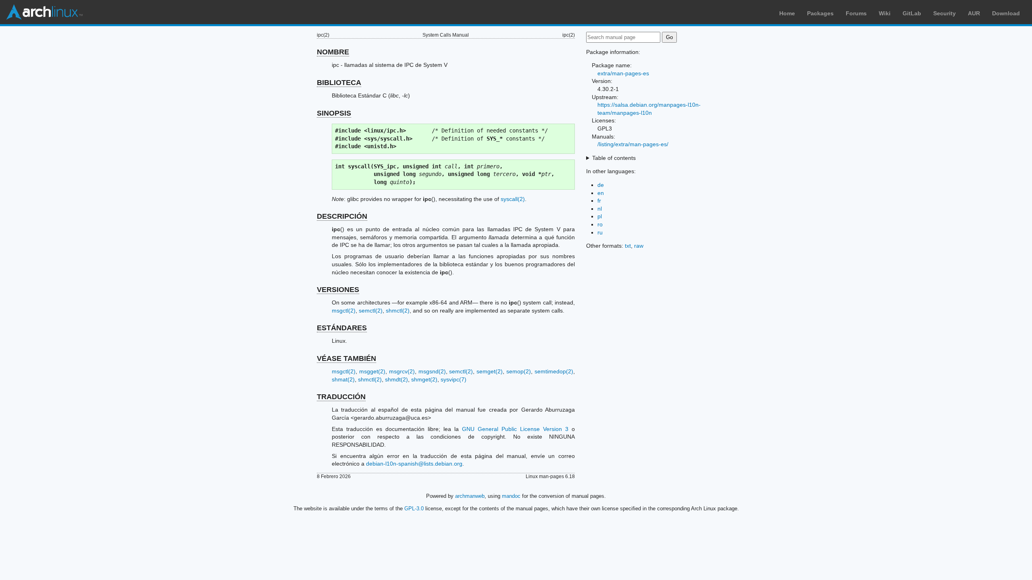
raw (638, 245)
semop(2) (518, 371)
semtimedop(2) (554, 371)
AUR (974, 13)
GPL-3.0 (414, 508)
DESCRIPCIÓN (342, 216)
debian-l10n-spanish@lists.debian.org (414, 463)
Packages (820, 13)
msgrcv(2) (402, 371)
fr (599, 200)
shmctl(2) (398, 310)
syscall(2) (513, 199)
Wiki (885, 13)
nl (599, 208)
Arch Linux (44, 12)
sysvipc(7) (453, 379)
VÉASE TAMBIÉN (346, 358)
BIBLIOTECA (339, 83)
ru (600, 232)
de (600, 185)
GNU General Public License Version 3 (515, 429)
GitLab (912, 13)
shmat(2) (343, 379)
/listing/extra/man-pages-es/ (632, 144)
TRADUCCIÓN (341, 397)
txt (628, 245)
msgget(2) (372, 371)
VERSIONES (338, 290)
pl (599, 216)
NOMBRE (333, 52)
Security (944, 13)
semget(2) (489, 371)
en (600, 193)
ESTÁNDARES (342, 328)
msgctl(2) (344, 310)
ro (600, 224)
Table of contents (614, 158)
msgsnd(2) (432, 371)
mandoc (511, 496)
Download (1006, 13)
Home (787, 13)
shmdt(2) (396, 379)
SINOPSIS (334, 113)
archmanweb (470, 496)
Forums (856, 13)
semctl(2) (371, 310)
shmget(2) (424, 379)
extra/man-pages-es (623, 73)
